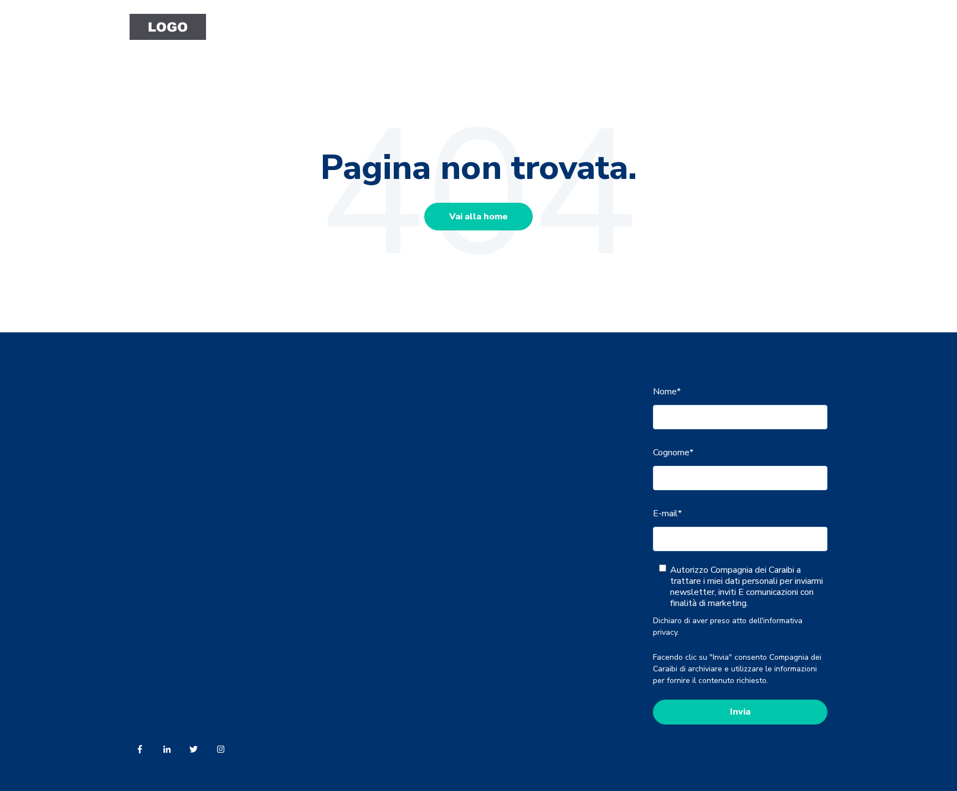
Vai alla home (478, 216)
